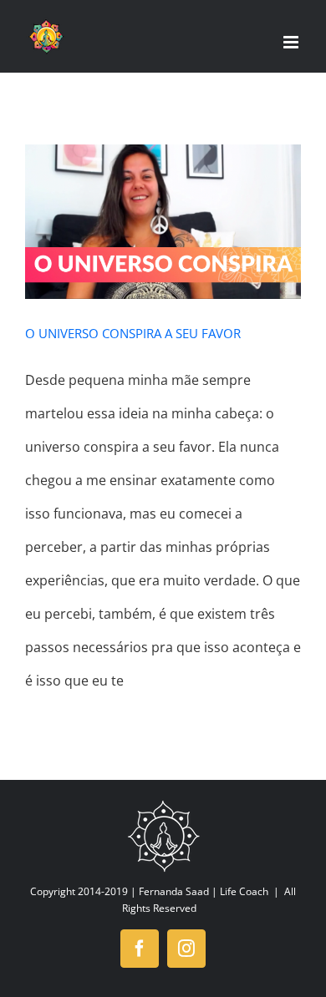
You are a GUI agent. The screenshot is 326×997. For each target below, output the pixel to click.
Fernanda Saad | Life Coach (203, 891)
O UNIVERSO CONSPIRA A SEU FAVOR (133, 333)
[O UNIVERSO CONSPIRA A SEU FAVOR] (163, 222)
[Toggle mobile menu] (292, 42)
